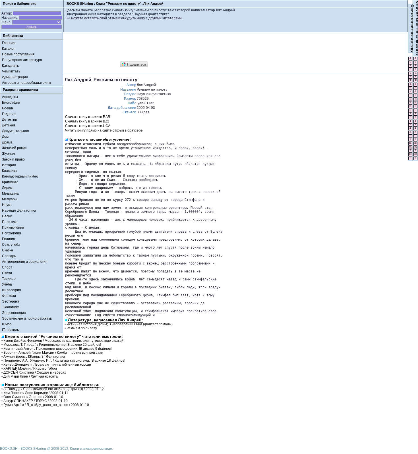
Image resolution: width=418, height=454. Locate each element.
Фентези (9, 296)
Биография (11, 103)
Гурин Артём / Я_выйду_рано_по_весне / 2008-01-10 (46, 405)
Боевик (7, 108)
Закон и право (13, 159)
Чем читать (11, 71)
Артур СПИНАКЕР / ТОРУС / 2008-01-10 (35, 401)
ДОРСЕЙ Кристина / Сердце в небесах (34, 372)
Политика (10, 222)
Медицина (10, 193)
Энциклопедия (14, 313)
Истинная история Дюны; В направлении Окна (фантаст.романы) (120, 324)
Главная (8, 43)
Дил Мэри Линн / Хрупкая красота (30, 376)
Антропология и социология (24, 262)
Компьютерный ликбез (20, 176)
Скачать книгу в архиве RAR (87, 117)
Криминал (10, 182)
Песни (7, 216)
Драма (7, 142)
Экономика (11, 307)
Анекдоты (10, 97)
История (9, 165)
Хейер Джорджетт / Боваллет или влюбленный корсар (47, 364)
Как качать (10, 66)
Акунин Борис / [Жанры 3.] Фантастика (34, 357)
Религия (8, 239)
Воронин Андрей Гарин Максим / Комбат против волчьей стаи (53, 353)
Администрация (15, 77)
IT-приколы (11, 330)
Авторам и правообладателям (26, 83)
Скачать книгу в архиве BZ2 (87, 121)
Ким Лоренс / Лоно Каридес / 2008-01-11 (35, 393)
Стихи (7, 273)
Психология (11, 233)
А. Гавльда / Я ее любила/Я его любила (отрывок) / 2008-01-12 (53, 389)
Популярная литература (22, 60)
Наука (7, 205)
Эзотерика (10, 301)
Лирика (8, 188)
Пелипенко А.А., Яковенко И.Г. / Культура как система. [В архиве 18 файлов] (64, 361)
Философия (11, 290)
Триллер (9, 279)
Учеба (7, 284)
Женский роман (14, 148)
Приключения (13, 228)
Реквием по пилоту (82, 328)
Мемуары (9, 199)
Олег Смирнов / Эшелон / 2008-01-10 (33, 397)
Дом (5, 137)
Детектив (9, 120)
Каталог (8, 49)
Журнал (8, 154)
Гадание (9, 114)
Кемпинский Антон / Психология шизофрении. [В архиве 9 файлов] (57, 349)
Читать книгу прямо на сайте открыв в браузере (104, 130)
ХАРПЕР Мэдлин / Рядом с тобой (30, 368)
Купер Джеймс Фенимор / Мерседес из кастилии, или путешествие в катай (63, 341)
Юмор (7, 324)
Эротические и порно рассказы (27, 318)
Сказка (7, 250)
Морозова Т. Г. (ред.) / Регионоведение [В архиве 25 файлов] (52, 345)
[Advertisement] (168, 48)
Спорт (7, 267)
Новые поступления (18, 54)
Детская (8, 125)
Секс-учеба (11, 245)
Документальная (15, 131)
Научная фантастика (19, 211)
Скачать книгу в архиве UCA (87, 126)
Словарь (9, 256)
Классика (9, 171)
